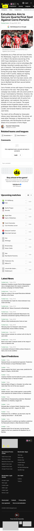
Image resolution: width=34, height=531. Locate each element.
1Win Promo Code (6, 459)
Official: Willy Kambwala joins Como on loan (14, 321)
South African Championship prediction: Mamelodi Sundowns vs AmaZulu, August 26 (16, 399)
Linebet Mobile (21, 462)
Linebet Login (5, 485)
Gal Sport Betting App (23, 467)
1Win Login (4, 482)
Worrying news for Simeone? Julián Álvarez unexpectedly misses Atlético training (14, 327)
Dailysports (4, 9)
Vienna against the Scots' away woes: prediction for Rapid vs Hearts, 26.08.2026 (16, 370)
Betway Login (5, 492)
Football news (18, 9)
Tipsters (20, 481)
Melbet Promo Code (7, 464)
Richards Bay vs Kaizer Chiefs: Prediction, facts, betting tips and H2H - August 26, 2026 (15, 407)
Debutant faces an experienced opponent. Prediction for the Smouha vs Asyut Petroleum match (16, 362)
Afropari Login (5, 480)
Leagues (27, 6)
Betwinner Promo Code (7, 461)
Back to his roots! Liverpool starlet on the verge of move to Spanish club (15, 342)
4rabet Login (5, 490)
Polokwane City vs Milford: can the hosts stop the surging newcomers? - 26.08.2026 (15, 414)
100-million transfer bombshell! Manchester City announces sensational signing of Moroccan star (15, 314)
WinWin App (21, 465)
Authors (20, 478)
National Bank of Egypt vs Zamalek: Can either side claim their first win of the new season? (16, 385)
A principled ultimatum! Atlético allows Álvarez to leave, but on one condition (15, 349)
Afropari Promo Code (7, 469)
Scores (21, 6)
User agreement (6, 503)
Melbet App (20, 457)
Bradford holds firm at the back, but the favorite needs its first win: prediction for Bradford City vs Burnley (15, 430)
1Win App (20, 455)
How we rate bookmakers (19, 503)
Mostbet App (21, 460)
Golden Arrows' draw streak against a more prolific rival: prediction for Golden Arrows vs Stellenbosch (16, 392)
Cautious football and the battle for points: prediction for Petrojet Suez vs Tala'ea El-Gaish (16, 377)
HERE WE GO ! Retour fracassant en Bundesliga (15, 308)
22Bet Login (5, 487)
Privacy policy (22, 500)
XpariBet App (21, 469)
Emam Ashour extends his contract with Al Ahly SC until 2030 (16, 335)
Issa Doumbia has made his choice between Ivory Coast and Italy (15, 301)
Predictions (12, 6)
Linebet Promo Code (7, 466)
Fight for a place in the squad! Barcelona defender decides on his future (16, 294)
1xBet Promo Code (6, 456)
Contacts (13, 500)
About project (5, 500)
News (5, 6)
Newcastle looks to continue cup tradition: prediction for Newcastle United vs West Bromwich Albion (16, 422)
